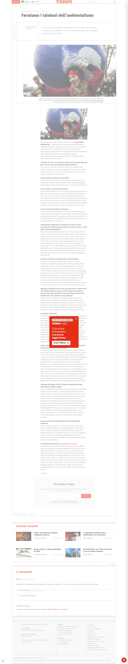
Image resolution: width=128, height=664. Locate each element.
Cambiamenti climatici (19, 514)
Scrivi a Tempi (91, 626)
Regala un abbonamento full (95, 647)
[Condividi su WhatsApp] (14, 32)
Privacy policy (91, 633)
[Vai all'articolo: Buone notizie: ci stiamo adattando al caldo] (23, 553)
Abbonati (16, 1)
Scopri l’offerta (59, 343)
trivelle (31, 514)
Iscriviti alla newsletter (94, 629)
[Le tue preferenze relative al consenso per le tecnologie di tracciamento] (3, 661)
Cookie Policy (91, 635)
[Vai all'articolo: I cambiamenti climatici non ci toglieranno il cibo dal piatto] (72, 537)
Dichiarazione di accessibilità (96, 637)
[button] (14, 39)
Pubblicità (90, 631)
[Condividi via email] (14, 36)
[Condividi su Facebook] (14, 24)
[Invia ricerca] (110, 2)
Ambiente (27, 11)
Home (22, 11)
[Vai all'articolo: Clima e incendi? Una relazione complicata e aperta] (23, 537)
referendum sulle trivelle (67, 444)
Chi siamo (90, 624)
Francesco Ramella (40, 538)
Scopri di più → (111, 564)
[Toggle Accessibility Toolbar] (124, 660)
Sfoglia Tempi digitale (93, 639)
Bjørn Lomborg (88, 538)
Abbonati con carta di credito (96, 641)
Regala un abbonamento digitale (97, 649)
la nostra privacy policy (70, 501)
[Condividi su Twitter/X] (14, 28)
